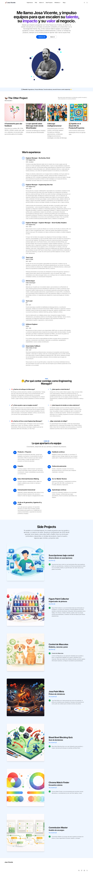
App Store (51, 560)
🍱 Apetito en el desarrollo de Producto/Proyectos (76, 126)
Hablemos (40, 37)
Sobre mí (41, 2)
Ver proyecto (52, 696)
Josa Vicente (9, 862)
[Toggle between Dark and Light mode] (84, 2)
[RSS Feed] (87, 2)
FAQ (36, 2)
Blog (64, 2)
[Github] (81, 870)
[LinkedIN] (84, 870)
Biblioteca (57, 2)
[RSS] (87, 870)
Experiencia (30, 2)
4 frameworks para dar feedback (13, 125)
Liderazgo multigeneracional (54, 125)
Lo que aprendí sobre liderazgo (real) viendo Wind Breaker (34, 126)
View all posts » (8, 100)
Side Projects (49, 2)
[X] (79, 870)
